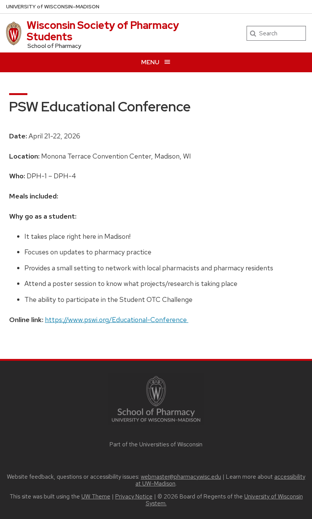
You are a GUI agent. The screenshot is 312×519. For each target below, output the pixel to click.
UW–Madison (52, 6)
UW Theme (95, 496)
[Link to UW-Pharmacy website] (156, 398)
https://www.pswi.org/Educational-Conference (116, 319)
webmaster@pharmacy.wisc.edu (181, 477)
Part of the (156, 444)
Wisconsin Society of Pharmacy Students (103, 30)
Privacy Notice (134, 496)
